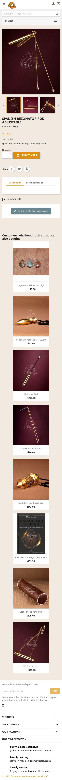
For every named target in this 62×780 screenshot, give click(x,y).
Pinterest (27, 169)
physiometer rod (31, 666)
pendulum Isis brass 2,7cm (31, 503)
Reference (7, 126)
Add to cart (26, 155)
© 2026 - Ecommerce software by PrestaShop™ (25, 776)
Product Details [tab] (34, 182)
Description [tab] (15, 182)
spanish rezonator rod (31, 448)
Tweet (19, 169)
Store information (13, 739)
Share (12, 169)
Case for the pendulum (31, 611)
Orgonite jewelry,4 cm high (31, 285)
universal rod (31, 394)
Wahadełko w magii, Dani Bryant (31, 557)
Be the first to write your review (31, 211)
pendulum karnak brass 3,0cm (31, 339)
